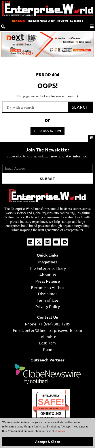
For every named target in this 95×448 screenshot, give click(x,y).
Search (80, 107)
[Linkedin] (91, 138)
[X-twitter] (38, 242)
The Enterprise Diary (41, 21)
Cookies (59, 431)
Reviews (62, 21)
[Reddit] (64, 242)
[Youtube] (56, 242)
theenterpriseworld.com (51, 408)
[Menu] (91, 26)
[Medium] (47, 242)
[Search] (3, 26)
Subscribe (76, 21)
